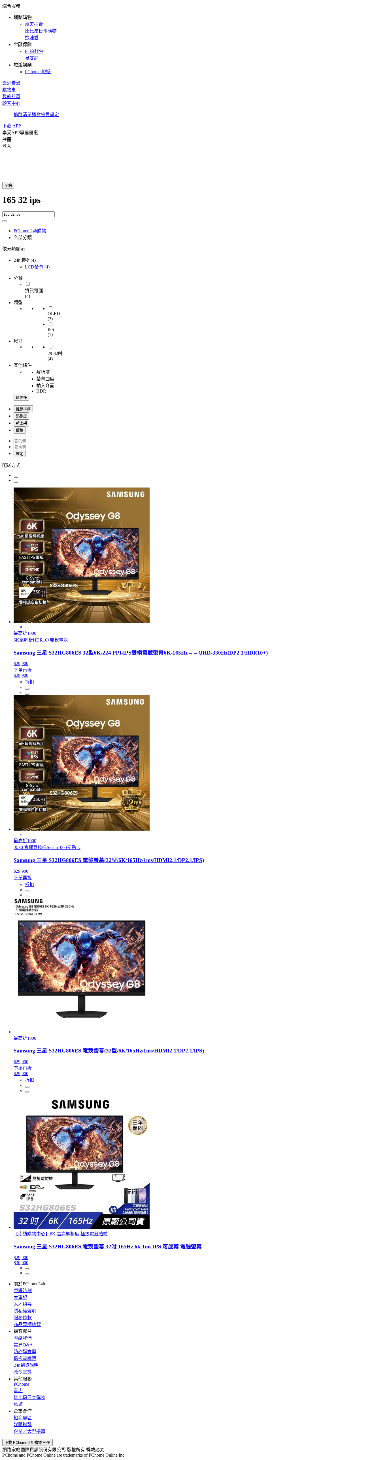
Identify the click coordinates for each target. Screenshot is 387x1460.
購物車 (9, 89)
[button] (193, 38)
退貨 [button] (36, 114)
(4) (37, 267)
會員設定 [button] (50, 114)
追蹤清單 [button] (23, 114)
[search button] (4, 221)
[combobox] (193, 203)
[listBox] (193, 465)
